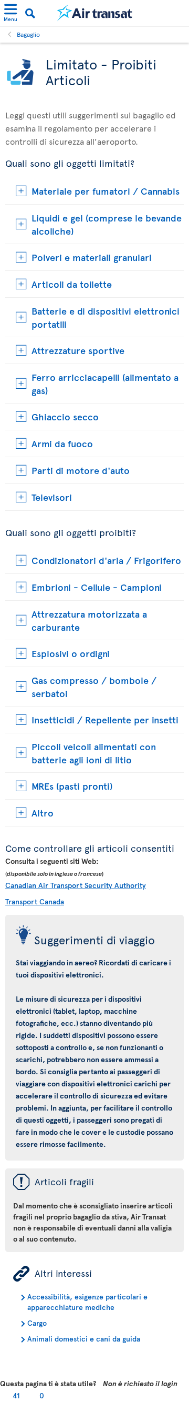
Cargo (37, 1323)
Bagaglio (28, 34)
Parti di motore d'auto (81, 470)
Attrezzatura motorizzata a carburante (89, 620)
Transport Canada (34, 901)
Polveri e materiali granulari (92, 257)
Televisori (52, 496)
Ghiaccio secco (65, 416)
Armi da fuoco (62, 443)
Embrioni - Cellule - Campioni (97, 586)
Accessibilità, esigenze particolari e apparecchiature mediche (87, 1302)
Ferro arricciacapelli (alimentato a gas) (105, 383)
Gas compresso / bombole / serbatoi (94, 686)
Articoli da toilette (72, 283)
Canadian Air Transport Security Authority (75, 885)
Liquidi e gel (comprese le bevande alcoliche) (107, 224)
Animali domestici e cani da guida (83, 1339)
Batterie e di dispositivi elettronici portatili (106, 317)
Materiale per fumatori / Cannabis (106, 190)
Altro (43, 812)
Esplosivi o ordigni (71, 653)
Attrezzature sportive (78, 350)
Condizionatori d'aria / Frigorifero (106, 560)
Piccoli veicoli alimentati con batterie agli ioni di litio (94, 753)
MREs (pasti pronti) (72, 785)
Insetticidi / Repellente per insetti (105, 719)
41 (16, 1395)
